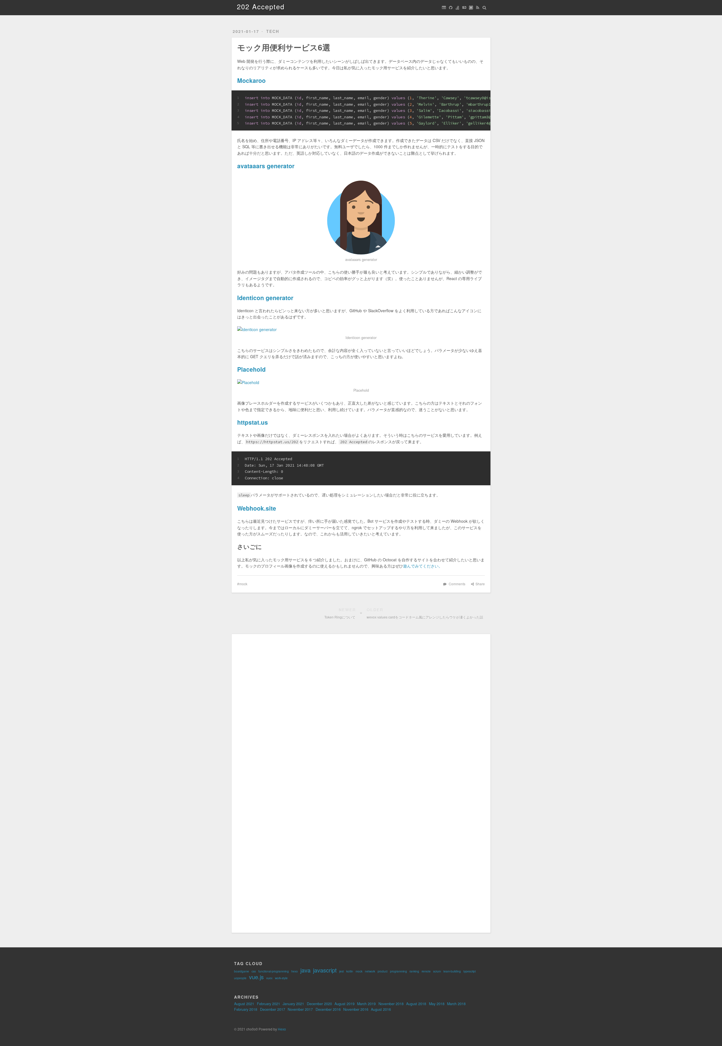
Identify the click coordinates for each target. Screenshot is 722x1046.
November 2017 (300, 1009)
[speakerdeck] (464, 7)
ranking (414, 971)
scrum (437, 971)
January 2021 (293, 1003)
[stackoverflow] (457, 7)
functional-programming (273, 971)
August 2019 (344, 1003)
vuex (269, 978)
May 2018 (436, 1003)
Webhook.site (256, 508)
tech (272, 31)
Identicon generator (265, 297)
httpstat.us (252, 422)
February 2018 (245, 1009)
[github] (450, 7)
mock (243, 583)
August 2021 (244, 1003)
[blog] (444, 7)
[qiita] (471, 7)
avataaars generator (265, 165)
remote (426, 971)
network (370, 971)
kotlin (349, 971)
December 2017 (272, 1009)
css (254, 971)
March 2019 (366, 1003)
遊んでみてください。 (423, 566)
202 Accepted (261, 6)
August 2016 (381, 1009)
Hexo (282, 1029)
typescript (469, 971)
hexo (294, 971)
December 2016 (328, 1009)
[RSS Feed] (477, 7)
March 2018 (456, 1003)
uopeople (240, 978)
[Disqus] (361, 710)
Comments (457, 583)
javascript (325, 970)
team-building (452, 971)
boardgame (241, 971)
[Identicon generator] (361, 329)
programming (398, 971)
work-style (281, 978)
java (305, 970)
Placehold (251, 369)
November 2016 (355, 1009)
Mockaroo (251, 80)
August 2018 (416, 1003)
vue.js (256, 977)
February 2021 (268, 1003)
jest (341, 971)
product (383, 971)
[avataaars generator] (361, 215)
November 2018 (391, 1003)
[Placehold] (361, 382)
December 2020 (319, 1003)
